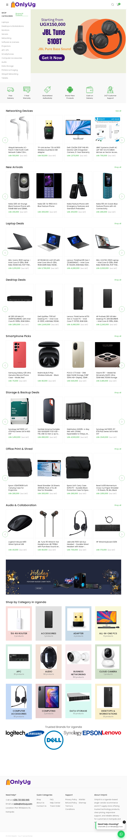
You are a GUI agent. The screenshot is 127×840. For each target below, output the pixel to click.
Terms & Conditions (70, 807)
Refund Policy (71, 803)
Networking (6, 38)
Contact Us (41, 806)
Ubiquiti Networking (10, 74)
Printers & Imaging (10, 70)
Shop (39, 799)
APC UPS (5, 50)
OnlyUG (13, 836)
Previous (5, 140)
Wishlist (82, 799)
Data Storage (8, 66)
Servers (5, 34)
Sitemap (82, 803)
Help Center (55, 803)
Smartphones (8, 54)
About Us (40, 803)
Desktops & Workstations (13, 26)
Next (122, 140)
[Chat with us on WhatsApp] (121, 834)
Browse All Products (19, 14)
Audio (4, 62)
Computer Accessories (12, 58)
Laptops (5, 22)
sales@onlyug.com (23, 803)
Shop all (117, 167)
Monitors (5, 30)
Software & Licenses (10, 42)
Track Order (55, 806)
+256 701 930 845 (20, 800)
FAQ (51, 799)
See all (118, 111)
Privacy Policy (71, 799)
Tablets (5, 78)
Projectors (6, 46)
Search (112, 4)
